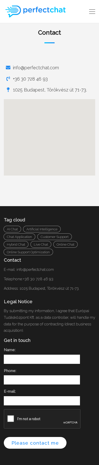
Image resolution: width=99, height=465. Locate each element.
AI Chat (12, 229)
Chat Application (19, 237)
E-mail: (10, 391)
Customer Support (55, 237)
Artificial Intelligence (41, 229)
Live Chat (41, 244)
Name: (9, 350)
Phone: (10, 370)
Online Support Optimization (28, 252)
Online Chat (65, 244)
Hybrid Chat (16, 244)
